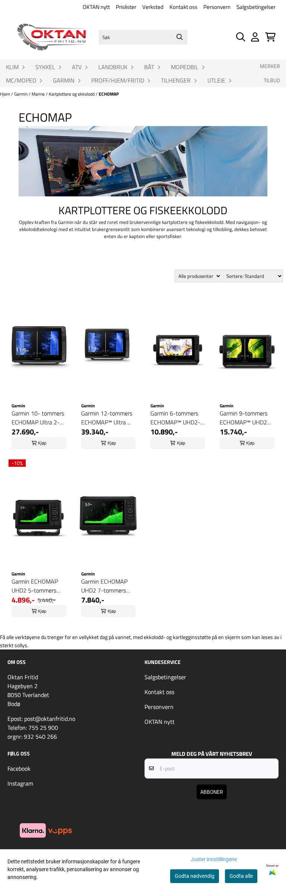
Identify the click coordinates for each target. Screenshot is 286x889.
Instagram (20, 783)
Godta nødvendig (194, 876)
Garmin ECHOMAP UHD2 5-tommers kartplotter (35, 586)
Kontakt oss (183, 7)
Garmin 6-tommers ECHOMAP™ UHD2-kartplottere (175, 418)
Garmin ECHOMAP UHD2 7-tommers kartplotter (104, 586)
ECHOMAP (109, 93)
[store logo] (51, 37)
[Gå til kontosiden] (255, 37)
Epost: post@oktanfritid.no (41, 718)
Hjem (5, 93)
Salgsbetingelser (256, 7)
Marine (39, 93)
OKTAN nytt (96, 7)
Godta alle (241, 876)
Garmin (21, 93)
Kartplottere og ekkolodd (72, 93)
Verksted (152, 7)
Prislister (126, 7)
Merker (270, 66)
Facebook (19, 768)
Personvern (217, 7)
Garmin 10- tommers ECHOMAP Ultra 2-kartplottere (38, 418)
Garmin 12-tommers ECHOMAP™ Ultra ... (106, 418)
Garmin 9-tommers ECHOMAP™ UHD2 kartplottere (243, 418)
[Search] (179, 37)
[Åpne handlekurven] (270, 37)
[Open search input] (240, 37)
